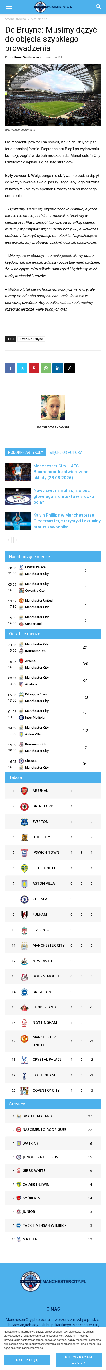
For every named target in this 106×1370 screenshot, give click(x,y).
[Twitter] (22, 368)
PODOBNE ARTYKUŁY (25, 452)
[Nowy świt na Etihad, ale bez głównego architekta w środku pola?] (18, 496)
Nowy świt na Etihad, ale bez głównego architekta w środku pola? (63, 496)
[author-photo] (53, 419)
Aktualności (39, 19)
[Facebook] (10, 368)
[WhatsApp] (46, 368)
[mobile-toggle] (9, 7)
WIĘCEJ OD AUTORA (65, 452)
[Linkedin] (57, 368)
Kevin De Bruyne (31, 339)
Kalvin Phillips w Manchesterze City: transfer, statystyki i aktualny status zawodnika (67, 520)
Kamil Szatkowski (26, 57)
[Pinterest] (34, 368)
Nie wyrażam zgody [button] (79, 1359)
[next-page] (16, 540)
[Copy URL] (69, 368)
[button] (99, 7)
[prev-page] (8, 540)
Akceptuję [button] (27, 1360)
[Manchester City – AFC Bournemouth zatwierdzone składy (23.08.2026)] (18, 472)
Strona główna (15, 19)
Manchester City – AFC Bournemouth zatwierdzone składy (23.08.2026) (61, 471)
